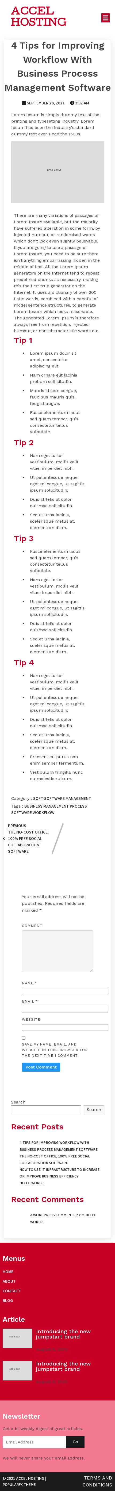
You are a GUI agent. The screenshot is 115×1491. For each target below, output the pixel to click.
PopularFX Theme (19, 1484)
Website (31, 1020)
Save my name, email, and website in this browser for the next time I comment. (55, 1050)
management (56, 806)
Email (30, 1001)
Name (29, 983)
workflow (44, 812)
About (9, 1281)
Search (18, 1102)
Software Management (67, 798)
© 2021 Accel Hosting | (24, 1478)
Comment (32, 926)
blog (8, 1300)
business (33, 806)
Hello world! (32, 1182)
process (78, 806)
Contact (12, 1291)
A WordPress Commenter (54, 1214)
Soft (38, 798)
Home (8, 1271)
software (22, 812)
